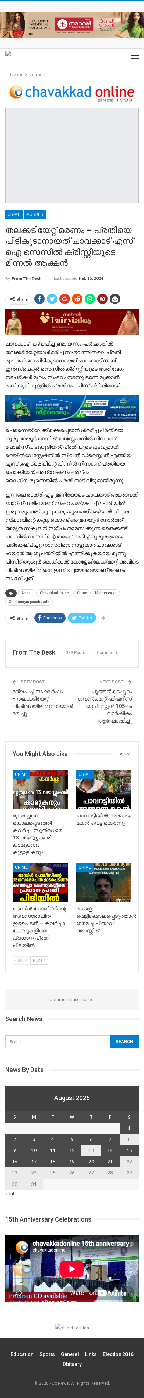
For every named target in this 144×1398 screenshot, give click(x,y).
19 (72, 1161)
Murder (34, 214)
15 (129, 1150)
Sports (47, 1354)
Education (22, 1354)
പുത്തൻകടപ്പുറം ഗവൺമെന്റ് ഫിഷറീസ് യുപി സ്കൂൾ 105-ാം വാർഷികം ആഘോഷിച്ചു (105, 706)
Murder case (105, 593)
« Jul (9, 1193)
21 (110, 1161)
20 (91, 1161)
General (70, 1354)
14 (110, 1150)
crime (14, 214)
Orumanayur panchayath (29, 602)
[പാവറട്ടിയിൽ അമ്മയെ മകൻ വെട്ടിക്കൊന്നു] (103, 789)
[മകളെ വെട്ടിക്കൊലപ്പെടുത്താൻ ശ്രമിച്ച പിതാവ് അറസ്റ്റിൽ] (103, 882)
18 (53, 1161)
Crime (82, 593)
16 (14, 1161)
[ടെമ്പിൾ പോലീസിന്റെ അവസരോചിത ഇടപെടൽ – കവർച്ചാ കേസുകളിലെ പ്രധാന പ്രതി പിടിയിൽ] (40, 882)
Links (91, 1354)
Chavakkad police (54, 593)
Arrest (27, 593)
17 (34, 1161)
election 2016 (118, 1354)
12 (72, 1150)
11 (53, 1150)
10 (34, 1150)
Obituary (72, 1364)
